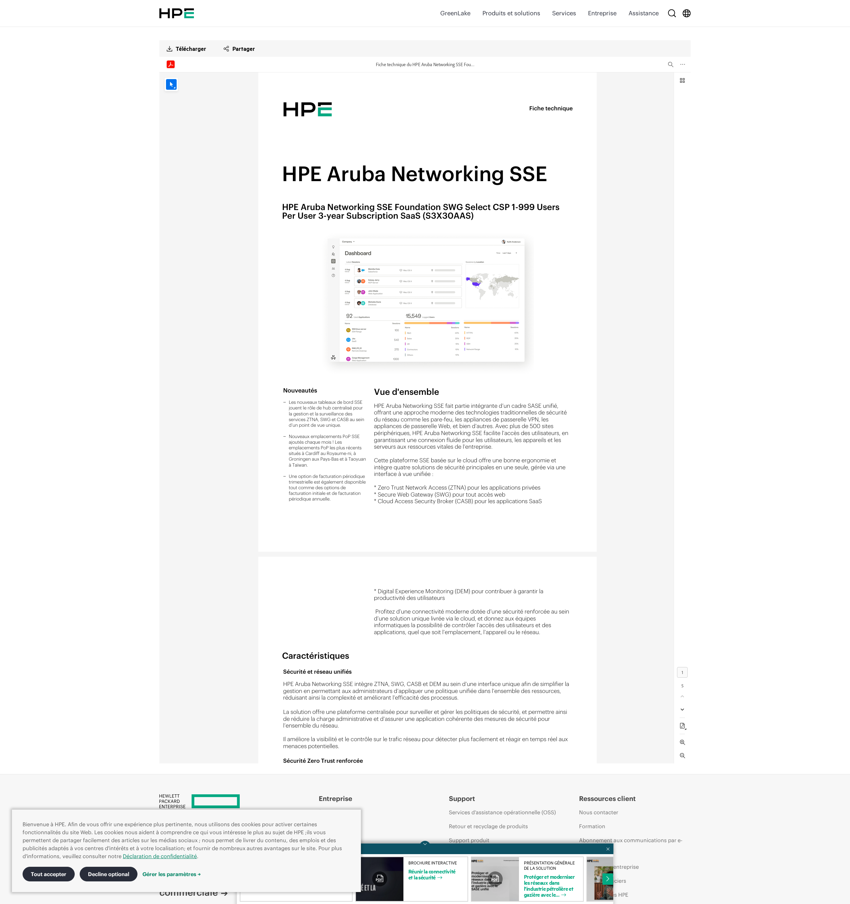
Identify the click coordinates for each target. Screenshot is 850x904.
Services (564, 13)
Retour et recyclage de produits (488, 826)
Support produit (469, 840)
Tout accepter (48, 874)
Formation (592, 826)
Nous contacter (598, 812)
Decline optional (108, 874)
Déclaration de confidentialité (160, 856)
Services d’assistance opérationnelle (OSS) (502, 812)
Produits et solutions (511, 13)
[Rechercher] (672, 13)
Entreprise (602, 13)
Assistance (644, 13)
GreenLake (455, 13)
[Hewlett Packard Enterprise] (176, 13)
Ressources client (607, 798)
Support (462, 798)
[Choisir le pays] (687, 13)
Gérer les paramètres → (171, 874)
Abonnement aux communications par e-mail (630, 846)
